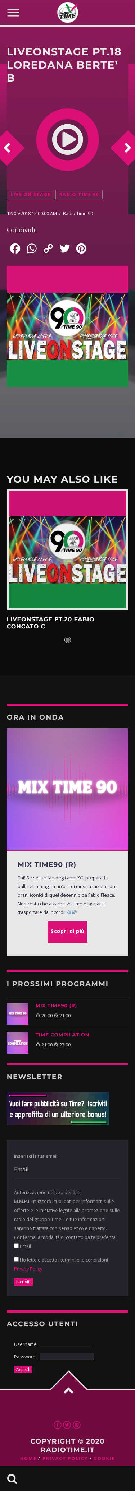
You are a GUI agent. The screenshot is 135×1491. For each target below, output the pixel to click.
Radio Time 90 (79, 194)
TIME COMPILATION (63, 1035)
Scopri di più (68, 549)
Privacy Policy (28, 1268)
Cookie (104, 1458)
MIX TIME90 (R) (56, 1006)
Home (28, 1458)
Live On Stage (30, 194)
